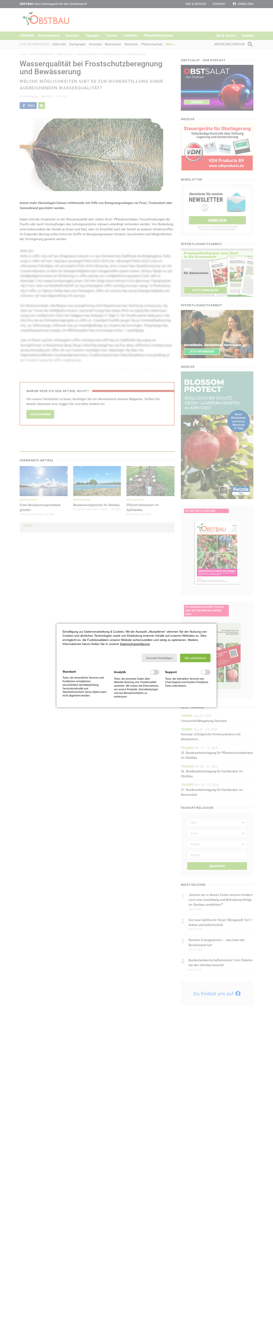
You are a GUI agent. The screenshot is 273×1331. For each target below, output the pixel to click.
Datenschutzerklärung (135, 644)
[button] (159, 658)
